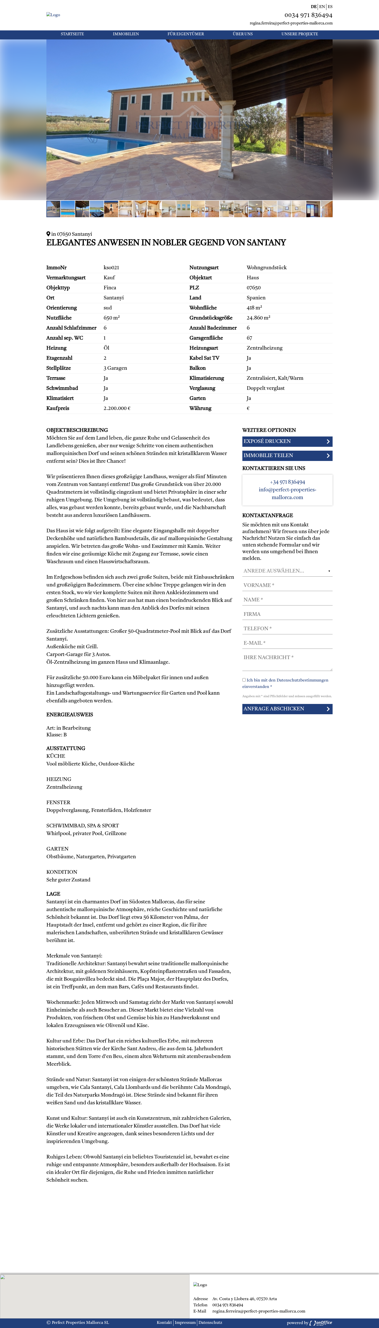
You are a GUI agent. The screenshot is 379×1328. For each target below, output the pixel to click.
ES (330, 7)
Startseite (72, 34)
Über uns (243, 34)
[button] (328, 44)
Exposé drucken (267, 441)
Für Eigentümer (186, 34)
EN (322, 7)
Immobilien (126, 34)
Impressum (185, 1323)
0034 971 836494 (309, 16)
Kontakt (164, 1323)
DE (314, 7)
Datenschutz (210, 1323)
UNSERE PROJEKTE (300, 34)
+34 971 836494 (287, 482)
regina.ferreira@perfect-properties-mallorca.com (291, 24)
